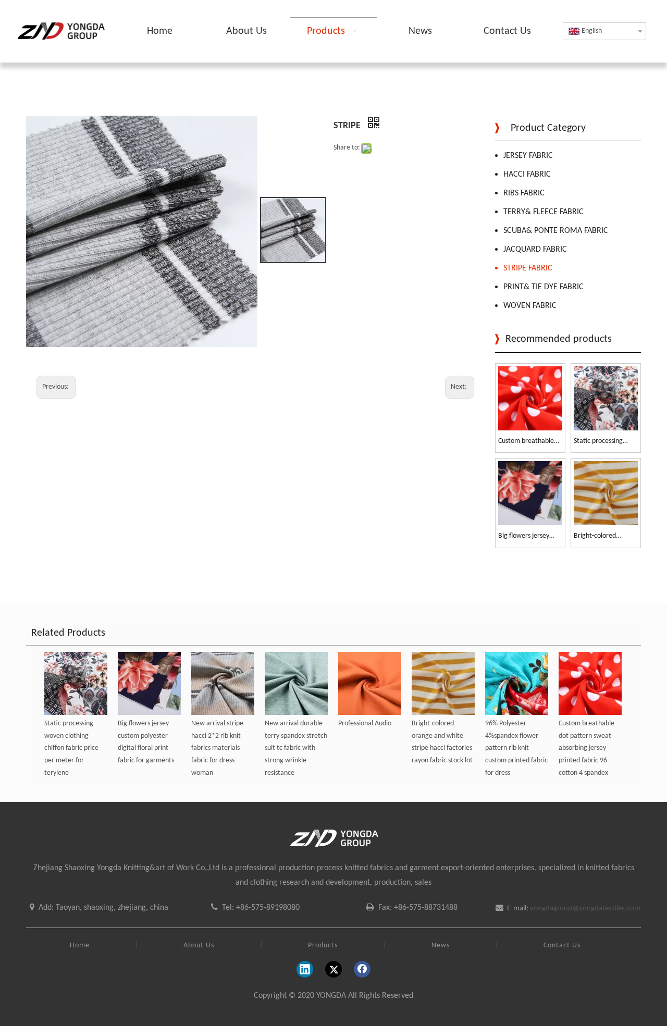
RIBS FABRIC (524, 193)
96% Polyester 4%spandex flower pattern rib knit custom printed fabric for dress (516, 748)
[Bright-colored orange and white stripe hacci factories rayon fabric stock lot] (606, 493)
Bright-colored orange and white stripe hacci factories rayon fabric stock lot (604, 537)
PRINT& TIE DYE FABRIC (543, 287)
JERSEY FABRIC (528, 156)
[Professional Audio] (369, 683)
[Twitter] (333, 969)
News (440, 945)
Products (323, 945)
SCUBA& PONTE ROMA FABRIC (555, 231)
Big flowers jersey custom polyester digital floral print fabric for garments (526, 537)
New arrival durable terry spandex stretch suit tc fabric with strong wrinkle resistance (296, 748)
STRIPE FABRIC (527, 268)
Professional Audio (364, 723)
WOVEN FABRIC (530, 306)
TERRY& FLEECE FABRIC (543, 212)
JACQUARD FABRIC (535, 249)
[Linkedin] (305, 969)
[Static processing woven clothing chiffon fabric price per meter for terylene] (606, 398)
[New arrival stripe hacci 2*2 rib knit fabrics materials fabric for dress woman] (222, 683)
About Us (198, 945)
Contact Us (562, 945)
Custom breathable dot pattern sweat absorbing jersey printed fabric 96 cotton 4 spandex (526, 442)
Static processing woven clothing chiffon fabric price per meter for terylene (601, 442)
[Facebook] (362, 969)
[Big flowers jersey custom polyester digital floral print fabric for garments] (530, 493)
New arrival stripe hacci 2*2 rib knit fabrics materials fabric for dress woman (217, 748)
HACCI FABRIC (527, 174)
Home (80, 945)
